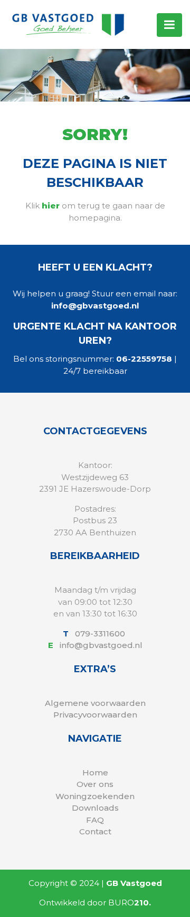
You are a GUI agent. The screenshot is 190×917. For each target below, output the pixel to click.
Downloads (95, 808)
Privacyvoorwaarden (95, 715)
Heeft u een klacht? (95, 267)
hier (51, 206)
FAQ (95, 820)
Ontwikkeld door (95, 903)
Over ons (95, 784)
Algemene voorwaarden (95, 703)
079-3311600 (101, 634)
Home (95, 773)
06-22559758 (144, 359)
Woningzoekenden (95, 796)
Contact (95, 831)
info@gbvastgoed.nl (95, 306)
